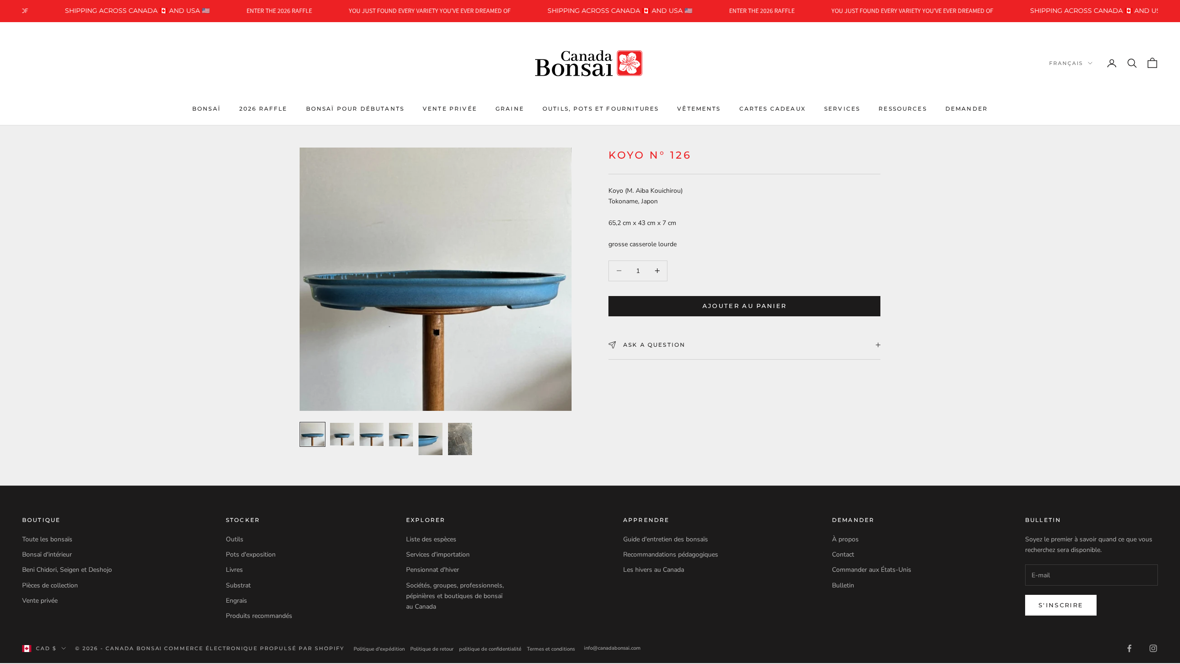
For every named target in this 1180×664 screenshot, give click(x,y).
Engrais (236, 600)
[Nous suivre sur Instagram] (1153, 648)
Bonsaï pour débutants (355, 108)
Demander (966, 108)
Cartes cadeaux (772, 108)
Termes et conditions (551, 649)
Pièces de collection (50, 585)
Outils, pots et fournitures (601, 108)
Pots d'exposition (251, 554)
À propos (845, 539)
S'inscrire (1060, 605)
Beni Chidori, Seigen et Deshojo (67, 569)
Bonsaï (206, 108)
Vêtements (698, 108)
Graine (510, 108)
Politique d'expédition (379, 649)
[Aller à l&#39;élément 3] (371, 434)
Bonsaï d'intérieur (47, 554)
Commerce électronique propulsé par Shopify (254, 648)
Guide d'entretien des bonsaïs (665, 539)
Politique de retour (432, 649)
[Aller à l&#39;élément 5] (430, 439)
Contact (843, 554)
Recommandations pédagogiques (670, 554)
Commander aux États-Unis (871, 569)
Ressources (903, 108)
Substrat (238, 585)
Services (842, 108)
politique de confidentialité (490, 649)
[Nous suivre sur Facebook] (1129, 648)
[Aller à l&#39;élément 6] (460, 439)
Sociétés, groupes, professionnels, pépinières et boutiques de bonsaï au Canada (455, 596)
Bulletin (843, 585)
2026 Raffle (263, 108)
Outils (234, 539)
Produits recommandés (259, 615)
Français (1066, 63)
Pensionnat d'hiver (432, 569)
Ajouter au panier (744, 305)
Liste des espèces (431, 539)
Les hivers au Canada (653, 569)
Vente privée (450, 108)
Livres (234, 569)
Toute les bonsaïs (47, 539)
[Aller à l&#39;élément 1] (312, 434)
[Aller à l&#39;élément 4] (401, 434)
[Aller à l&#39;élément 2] (342, 434)
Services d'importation (438, 554)
